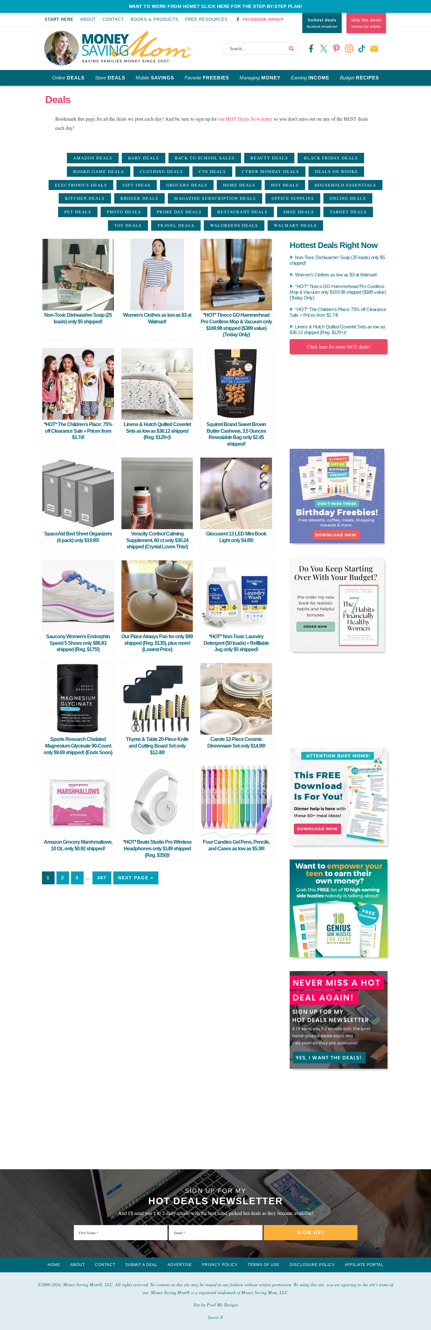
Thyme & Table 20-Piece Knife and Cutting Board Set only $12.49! (157, 746)
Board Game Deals (98, 171)
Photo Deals (124, 212)
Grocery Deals (186, 185)
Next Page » (136, 877)
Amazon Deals (92, 158)
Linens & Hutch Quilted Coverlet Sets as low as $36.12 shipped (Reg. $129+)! (157, 431)
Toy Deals (128, 225)
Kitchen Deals (85, 198)
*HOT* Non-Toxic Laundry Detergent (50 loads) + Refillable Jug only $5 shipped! (236, 643)
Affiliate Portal (364, 1265)
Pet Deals (77, 212)
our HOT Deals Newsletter (245, 118)
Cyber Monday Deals (270, 171)
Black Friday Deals (331, 158)
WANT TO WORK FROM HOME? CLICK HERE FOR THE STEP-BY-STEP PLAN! (216, 6)
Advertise (180, 1265)
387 (102, 877)
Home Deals (239, 185)
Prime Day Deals (179, 212)
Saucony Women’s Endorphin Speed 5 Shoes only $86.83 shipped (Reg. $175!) (78, 643)
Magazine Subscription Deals (215, 198)
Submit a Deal (141, 1265)
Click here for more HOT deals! (338, 346)
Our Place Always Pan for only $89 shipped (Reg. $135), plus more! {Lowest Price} (157, 643)
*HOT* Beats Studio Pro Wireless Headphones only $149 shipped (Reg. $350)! (157, 848)
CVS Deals (212, 171)
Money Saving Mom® (136, 46)
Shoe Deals (298, 212)
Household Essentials (345, 185)
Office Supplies (293, 198)
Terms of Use (264, 1265)
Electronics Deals (81, 185)
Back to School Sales (205, 158)
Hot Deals (285, 185)
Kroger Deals (139, 198)
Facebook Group (263, 19)
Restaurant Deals (242, 212)
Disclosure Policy (312, 1265)
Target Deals (348, 212)
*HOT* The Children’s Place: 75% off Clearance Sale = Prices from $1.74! (78, 431)
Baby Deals (143, 158)
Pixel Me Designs (222, 1305)
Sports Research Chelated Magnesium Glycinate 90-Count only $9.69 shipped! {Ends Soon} (78, 746)
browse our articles (366, 23)
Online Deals (348, 198)
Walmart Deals (295, 225)
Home (54, 1265)
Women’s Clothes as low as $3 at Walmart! (336, 274)
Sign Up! (310, 1232)
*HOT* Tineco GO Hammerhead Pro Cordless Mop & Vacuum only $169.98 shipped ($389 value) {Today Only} (338, 292)
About (88, 19)
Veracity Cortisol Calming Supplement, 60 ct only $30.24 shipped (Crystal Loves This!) (157, 540)
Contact (113, 19)
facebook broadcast (322, 23)
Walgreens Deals (234, 225)
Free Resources (206, 19)
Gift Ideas (137, 185)
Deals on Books (336, 171)
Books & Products (155, 19)
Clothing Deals (161, 171)
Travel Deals (175, 225)
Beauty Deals (269, 158)
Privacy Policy (220, 1265)
